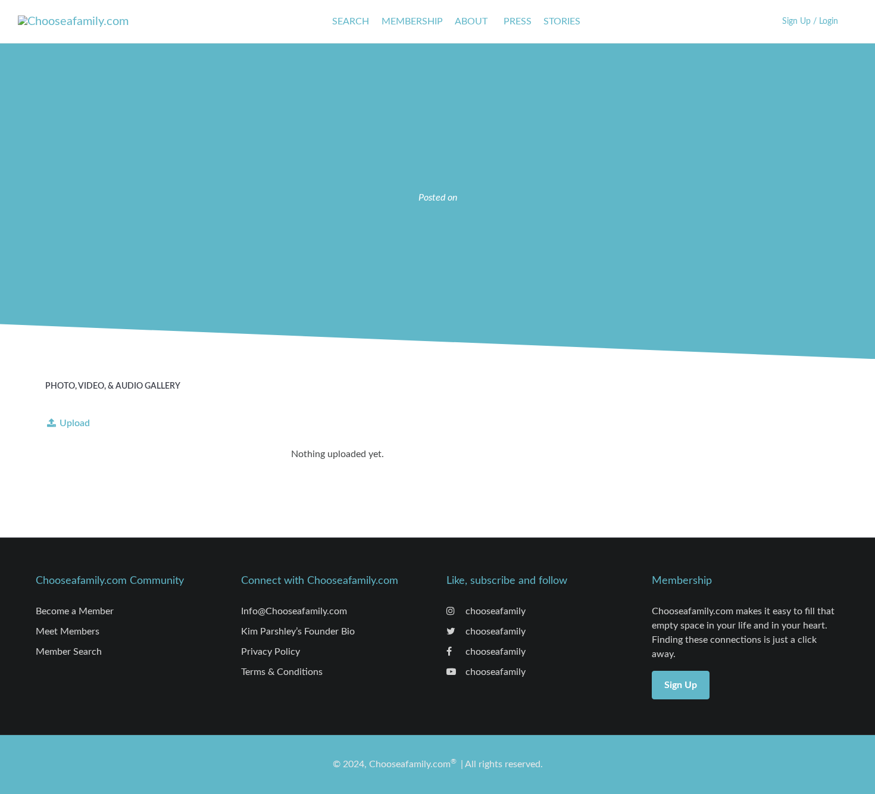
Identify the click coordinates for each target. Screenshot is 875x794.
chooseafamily (494, 611)
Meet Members (67, 631)
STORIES (561, 21)
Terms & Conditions (282, 672)
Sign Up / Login (810, 21)
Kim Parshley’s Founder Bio (298, 631)
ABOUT (471, 21)
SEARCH (350, 21)
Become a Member (75, 611)
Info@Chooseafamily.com (294, 611)
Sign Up (680, 685)
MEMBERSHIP (412, 21)
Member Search (69, 652)
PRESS (518, 21)
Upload (75, 423)
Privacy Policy (270, 652)
